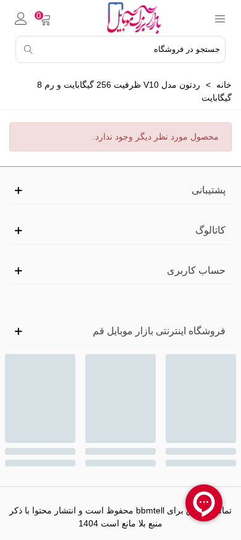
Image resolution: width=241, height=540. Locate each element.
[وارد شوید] (21, 18)
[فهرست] (220, 18)
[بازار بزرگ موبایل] (132, 18)
